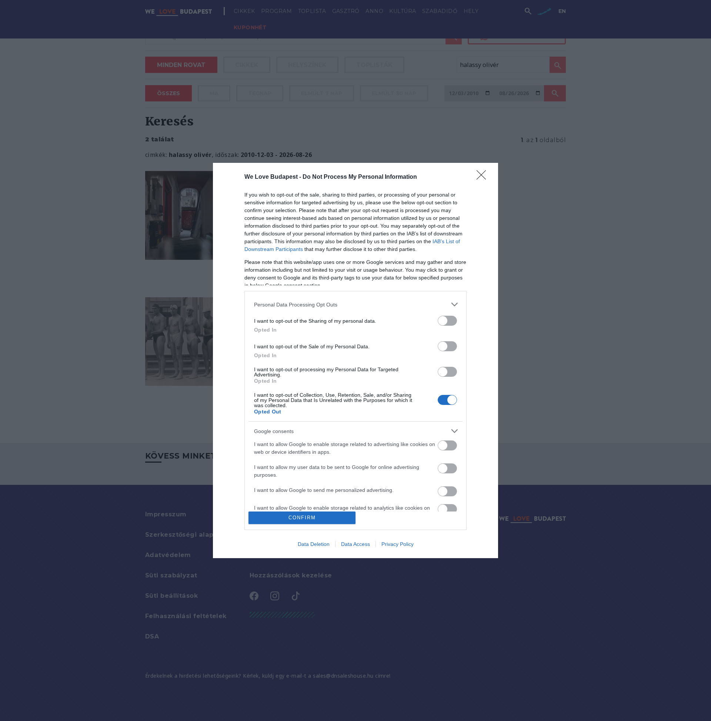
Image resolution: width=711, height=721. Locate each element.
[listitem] (355, 304)
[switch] (447, 321)
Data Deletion (314, 544)
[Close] (484, 177)
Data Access (355, 544)
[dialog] (355, 360)
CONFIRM (302, 517)
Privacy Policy (397, 544)
